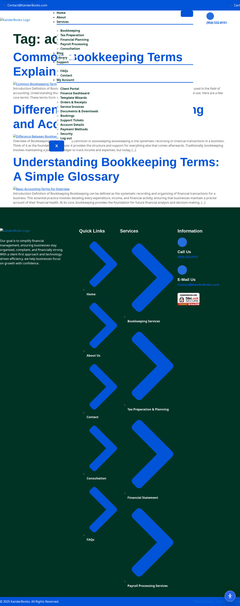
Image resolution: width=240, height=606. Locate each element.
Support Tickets (72, 120)
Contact (66, 75)
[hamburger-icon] (187, 13)
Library (62, 58)
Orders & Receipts (73, 102)
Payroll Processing (74, 44)
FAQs (64, 71)
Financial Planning (74, 40)
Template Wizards (73, 98)
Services (63, 22)
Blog (60, 53)
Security (66, 134)
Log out (66, 138)
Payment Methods (74, 129)
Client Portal (69, 89)
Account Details (72, 125)
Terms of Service (228, 601)
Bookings (67, 116)
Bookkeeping (70, 30)
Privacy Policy (203, 601)
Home (61, 13)
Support (63, 62)
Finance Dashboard (74, 93)
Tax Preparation (72, 35)
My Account (65, 80)
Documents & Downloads (79, 111)
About (61, 17)
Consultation (70, 48)
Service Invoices (72, 107)
